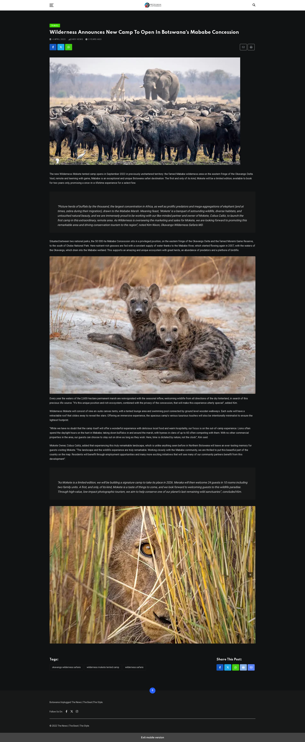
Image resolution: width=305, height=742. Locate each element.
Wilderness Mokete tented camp (103, 667)
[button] (52, 5)
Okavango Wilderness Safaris (66, 667)
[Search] (254, 5)
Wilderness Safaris (134, 667)
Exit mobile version (152, 737)
